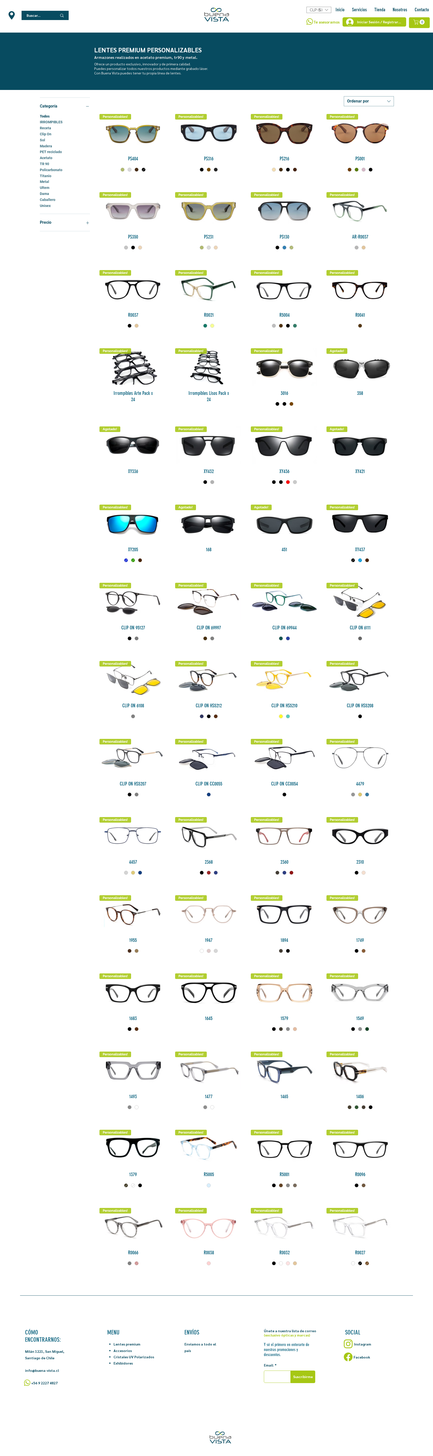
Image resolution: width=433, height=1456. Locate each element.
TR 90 (44, 164)
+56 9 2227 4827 (44, 1383)
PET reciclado (51, 152)
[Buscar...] (62, 15)
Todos (45, 116)
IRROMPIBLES (51, 122)
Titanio (45, 176)
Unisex (45, 206)
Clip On (45, 134)
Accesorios (123, 1350)
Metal (44, 182)
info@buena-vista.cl (42, 1370)
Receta (45, 128)
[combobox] (369, 101)
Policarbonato (51, 170)
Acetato (46, 158)
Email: (269, 1365)
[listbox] (318, 10)
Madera (46, 146)
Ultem (44, 188)
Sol (42, 140)
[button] (380, 10)
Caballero (47, 200)
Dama (44, 194)
